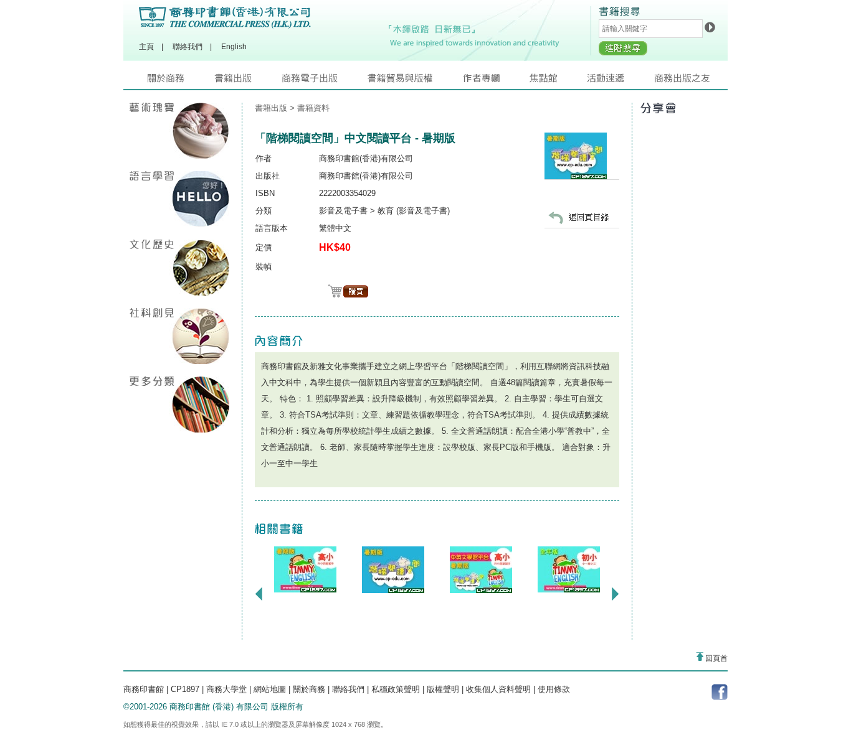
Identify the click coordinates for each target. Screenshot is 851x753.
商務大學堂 (226, 689)
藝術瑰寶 (179, 131)
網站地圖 (270, 689)
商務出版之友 (687, 81)
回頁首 (715, 658)
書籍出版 (248, 81)
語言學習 (179, 199)
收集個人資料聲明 (498, 689)
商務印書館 (143, 689)
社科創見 (179, 336)
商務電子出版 (325, 81)
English (234, 46)
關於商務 (181, 81)
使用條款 (554, 689)
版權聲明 (443, 689)
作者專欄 (496, 81)
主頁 (146, 46)
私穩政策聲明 (395, 689)
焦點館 (558, 81)
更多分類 (179, 404)
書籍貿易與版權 (415, 81)
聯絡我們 (187, 46)
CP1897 (185, 689)
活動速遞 (620, 81)
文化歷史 (179, 268)
